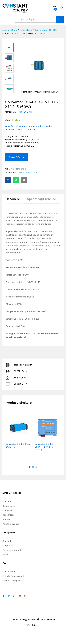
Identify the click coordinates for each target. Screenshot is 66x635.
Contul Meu (8, 571)
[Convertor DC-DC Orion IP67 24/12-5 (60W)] (8, 180)
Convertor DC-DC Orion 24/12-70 (18, 445)
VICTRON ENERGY (22, 111)
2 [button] (33, 467)
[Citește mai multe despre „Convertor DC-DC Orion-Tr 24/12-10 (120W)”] (39, 438)
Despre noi (8, 545)
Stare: (8, 120)
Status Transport (11, 580)
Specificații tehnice (41, 198)
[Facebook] (3, 596)
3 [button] (36, 467)
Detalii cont (8, 506)
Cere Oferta (16, 157)
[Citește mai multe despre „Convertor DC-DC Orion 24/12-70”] (10, 438)
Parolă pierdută (10, 524)
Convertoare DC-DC (27, 172)
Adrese (6, 519)
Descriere (13, 198)
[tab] (14, 200)
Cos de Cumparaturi (13, 576)
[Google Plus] (14, 596)
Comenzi (7, 510)
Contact (6, 501)
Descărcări (8, 515)
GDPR (5, 554)
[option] (18, 436)
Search (60, 19)
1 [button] (30, 467)
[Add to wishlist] (25, 438)
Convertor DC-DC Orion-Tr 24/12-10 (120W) (44, 447)
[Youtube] (20, 596)
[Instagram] (25, 596)
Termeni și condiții (12, 550)
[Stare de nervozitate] (9, 596)
